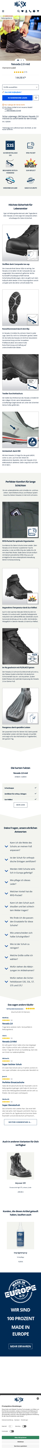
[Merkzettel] (22, 11)
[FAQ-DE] (34, 11)
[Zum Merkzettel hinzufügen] (36, 97)
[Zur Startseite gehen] (21, 4)
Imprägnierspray (20, 1253)
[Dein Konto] (26, 11)
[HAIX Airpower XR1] (20, 1166)
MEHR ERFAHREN (20, 1346)
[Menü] (3, 11)
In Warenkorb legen (17, 98)
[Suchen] (18, 11)
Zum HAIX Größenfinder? (13, 92)
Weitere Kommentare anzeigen (23, 1122)
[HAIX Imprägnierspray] (20, 1235)
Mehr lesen (20, 805)
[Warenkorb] (38, 11)
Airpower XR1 (20, 1183)
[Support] (30, 11)
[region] (20, 38)
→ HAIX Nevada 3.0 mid (13, 110)
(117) (20, 72)
